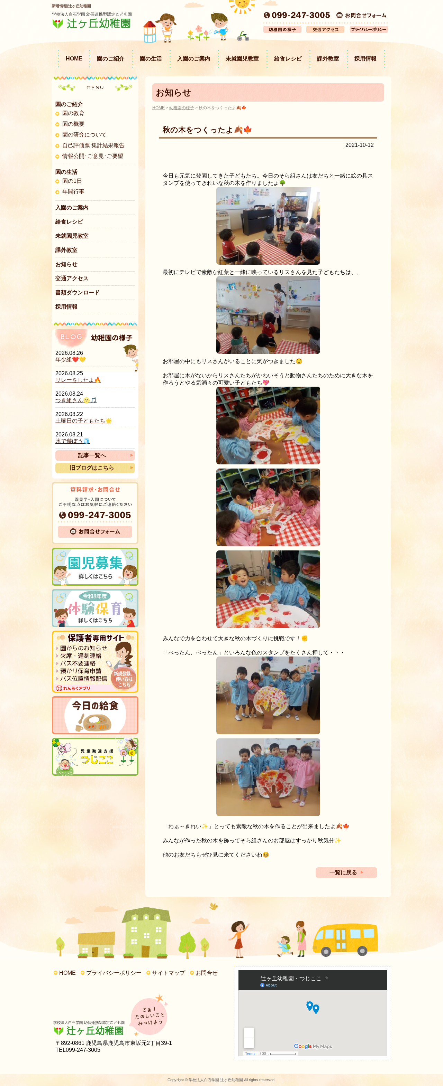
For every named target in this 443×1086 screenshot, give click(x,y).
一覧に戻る (343, 872)
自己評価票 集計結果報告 (93, 145)
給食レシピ (288, 59)
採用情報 (365, 59)
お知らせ (66, 264)
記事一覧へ (92, 455)
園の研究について (84, 135)
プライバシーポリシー (114, 973)
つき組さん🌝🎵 (76, 400)
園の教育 (73, 113)
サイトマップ (168, 973)
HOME (74, 59)
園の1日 (72, 181)
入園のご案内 (193, 59)
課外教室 (328, 59)
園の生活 (151, 59)
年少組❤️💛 (70, 359)
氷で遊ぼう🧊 (72, 441)
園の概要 (73, 124)
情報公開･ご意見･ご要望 (92, 156)
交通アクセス (72, 278)
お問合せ (207, 973)
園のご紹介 (111, 59)
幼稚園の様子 (181, 107)
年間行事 (73, 192)
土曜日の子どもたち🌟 (83, 421)
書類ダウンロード (77, 292)
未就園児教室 (242, 59)
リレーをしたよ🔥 (78, 380)
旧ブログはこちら (92, 468)
